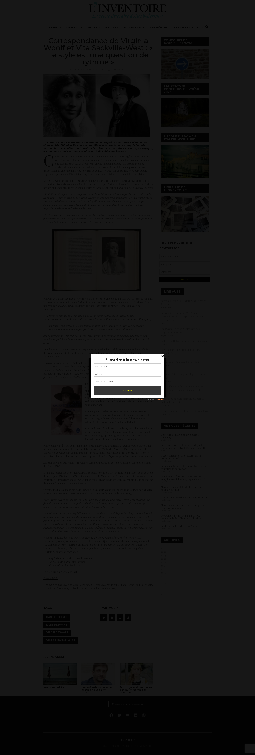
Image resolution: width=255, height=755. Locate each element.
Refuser (127, 386)
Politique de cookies (126, 393)
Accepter (103, 386)
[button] (161, 361)
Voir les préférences (151, 386)
